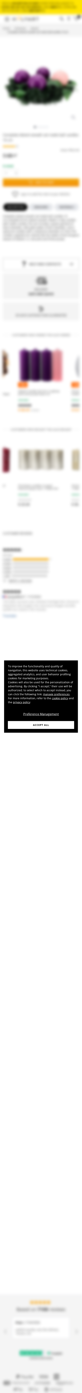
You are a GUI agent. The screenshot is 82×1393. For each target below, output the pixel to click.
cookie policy (60, 698)
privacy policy (21, 702)
